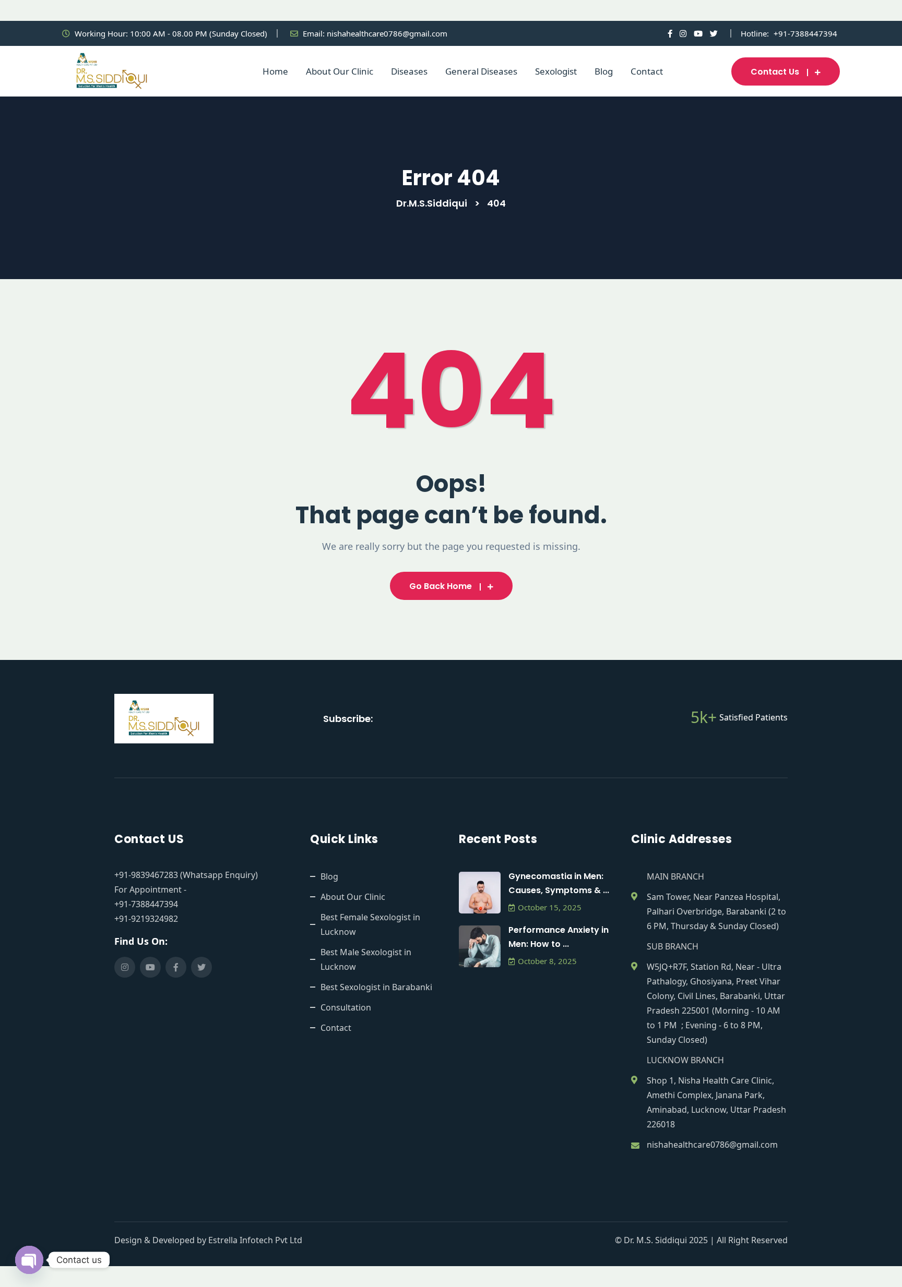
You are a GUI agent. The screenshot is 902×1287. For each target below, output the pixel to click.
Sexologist (556, 71)
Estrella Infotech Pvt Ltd (255, 1240)
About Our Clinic (339, 71)
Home (275, 71)
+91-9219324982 (146, 918)
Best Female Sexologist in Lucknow (370, 924)
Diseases (409, 71)
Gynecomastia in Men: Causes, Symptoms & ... (558, 883)
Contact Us (775, 72)
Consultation (346, 1007)
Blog (604, 71)
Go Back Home (440, 586)
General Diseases (481, 71)
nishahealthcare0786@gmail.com (387, 33)
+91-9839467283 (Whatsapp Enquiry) (186, 875)
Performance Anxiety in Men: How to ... (558, 937)
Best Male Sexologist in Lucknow (366, 959)
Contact (647, 71)
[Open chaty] (29, 1260)
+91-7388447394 (805, 33)
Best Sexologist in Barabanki (376, 987)
